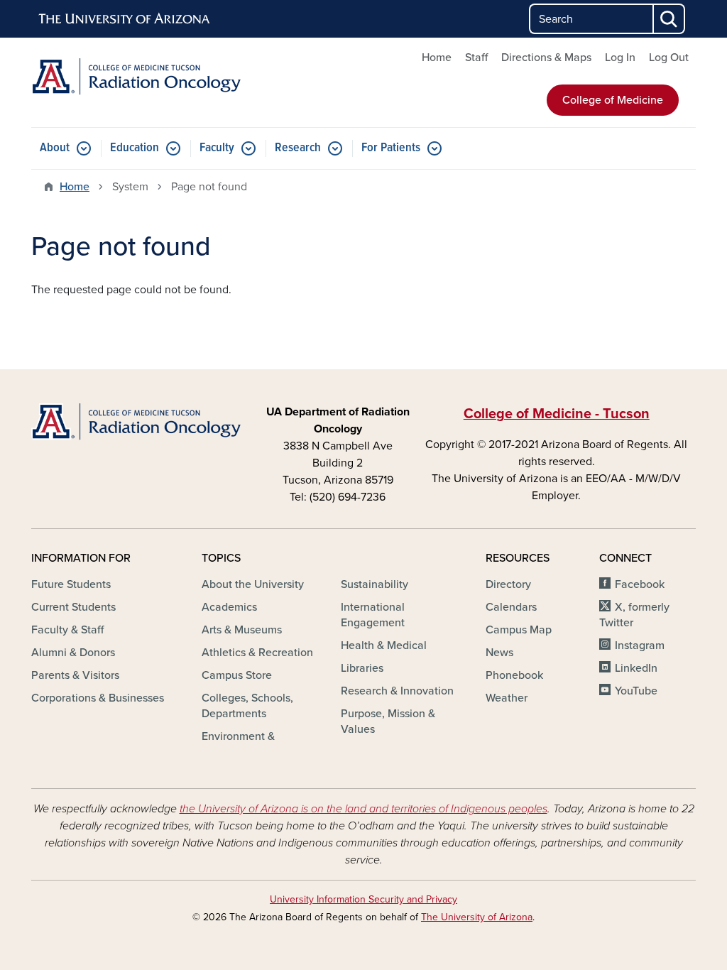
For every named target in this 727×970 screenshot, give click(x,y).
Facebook (640, 584)
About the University (253, 584)
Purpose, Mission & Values (388, 721)
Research (298, 148)
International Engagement (373, 615)
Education (134, 148)
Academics (229, 607)
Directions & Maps (546, 57)
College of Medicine (612, 100)
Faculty (216, 148)
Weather (507, 698)
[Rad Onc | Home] (136, 76)
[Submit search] (669, 19)
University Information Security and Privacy (363, 899)
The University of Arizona (476, 917)
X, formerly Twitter (634, 615)
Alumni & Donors (73, 652)
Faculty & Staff (67, 630)
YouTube (636, 691)
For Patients (390, 148)
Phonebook (514, 675)
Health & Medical (384, 645)
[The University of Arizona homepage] (125, 19)
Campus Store (237, 675)
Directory (508, 584)
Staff (476, 57)
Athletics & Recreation (257, 652)
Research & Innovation (397, 691)
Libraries (362, 668)
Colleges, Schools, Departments (247, 706)
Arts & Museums (242, 630)
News (499, 652)
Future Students (71, 584)
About (55, 148)
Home (437, 57)
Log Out (669, 57)
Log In (620, 57)
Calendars (511, 607)
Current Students (73, 607)
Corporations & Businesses (97, 698)
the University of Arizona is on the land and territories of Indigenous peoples (363, 809)
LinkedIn (636, 668)
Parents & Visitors (75, 675)
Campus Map (519, 630)
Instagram (640, 645)
